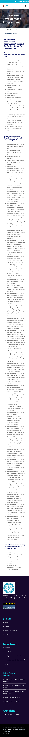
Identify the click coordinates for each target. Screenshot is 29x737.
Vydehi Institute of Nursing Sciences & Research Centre (14, 692)
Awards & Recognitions (11, 630)
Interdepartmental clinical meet (13, 656)
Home (4, 30)
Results (7, 635)
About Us (7, 622)
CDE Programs (11, 30)
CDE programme (9, 647)
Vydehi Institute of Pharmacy (12, 697)
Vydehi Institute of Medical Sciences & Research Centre (14, 680)
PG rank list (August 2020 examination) (15, 660)
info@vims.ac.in (16, 598)
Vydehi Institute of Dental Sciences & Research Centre (13, 686)
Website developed (12, 729)
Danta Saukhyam (9, 652)
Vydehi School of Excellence (12, 702)
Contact (7, 626)
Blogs (6, 664)
